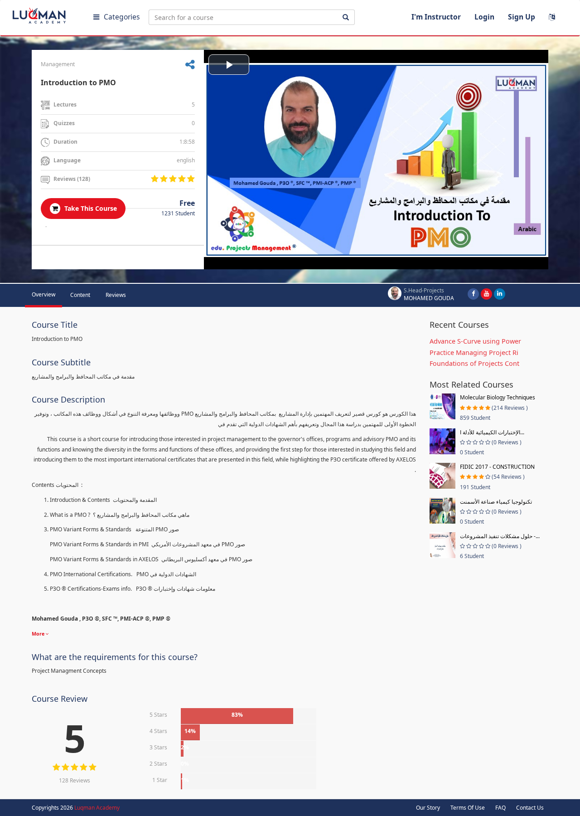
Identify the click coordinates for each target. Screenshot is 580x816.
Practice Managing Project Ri (474, 352)
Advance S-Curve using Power (475, 341)
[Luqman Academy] (46, 13)
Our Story (428, 807)
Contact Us (530, 807)
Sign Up (521, 17)
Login (484, 17)
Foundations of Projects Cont (474, 363)
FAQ (500, 807)
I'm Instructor (436, 17)
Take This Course (90, 208)
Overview (43, 294)
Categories (122, 17)
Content (80, 295)
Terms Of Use (467, 807)
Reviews (116, 295)
